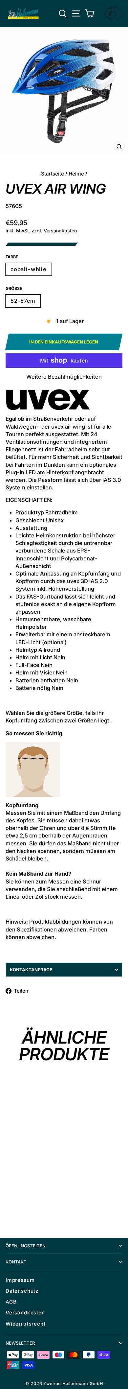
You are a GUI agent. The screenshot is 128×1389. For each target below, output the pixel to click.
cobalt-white (29, 269)
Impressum (20, 1280)
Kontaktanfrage (31, 969)
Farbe (12, 256)
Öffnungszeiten (26, 1245)
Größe (14, 288)
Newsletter (20, 1343)
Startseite (52, 174)
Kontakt (16, 1261)
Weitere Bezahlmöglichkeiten (64, 376)
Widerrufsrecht (26, 1324)
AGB (11, 1302)
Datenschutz (22, 1291)
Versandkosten (60, 230)
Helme (76, 174)
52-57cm (23, 300)
